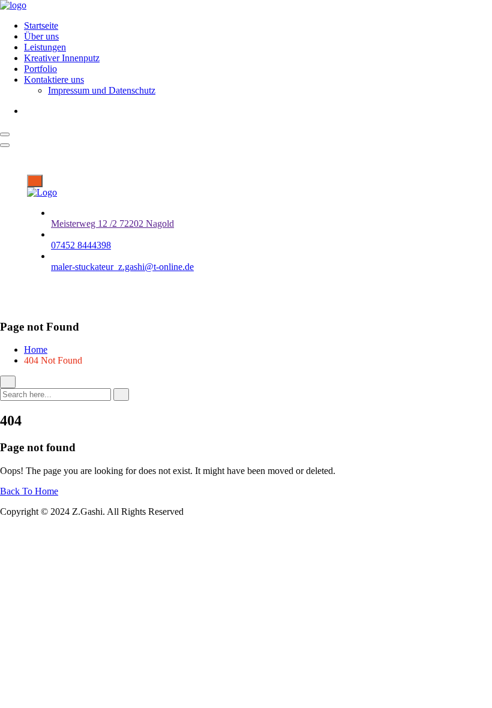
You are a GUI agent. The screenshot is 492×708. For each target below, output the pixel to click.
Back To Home (29, 491)
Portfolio (40, 69)
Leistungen (45, 47)
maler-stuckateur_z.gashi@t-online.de (122, 267)
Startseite (41, 25)
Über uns (41, 36)
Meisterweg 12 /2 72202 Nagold (112, 223)
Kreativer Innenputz (62, 58)
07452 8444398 (81, 245)
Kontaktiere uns (54, 79)
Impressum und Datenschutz (101, 90)
